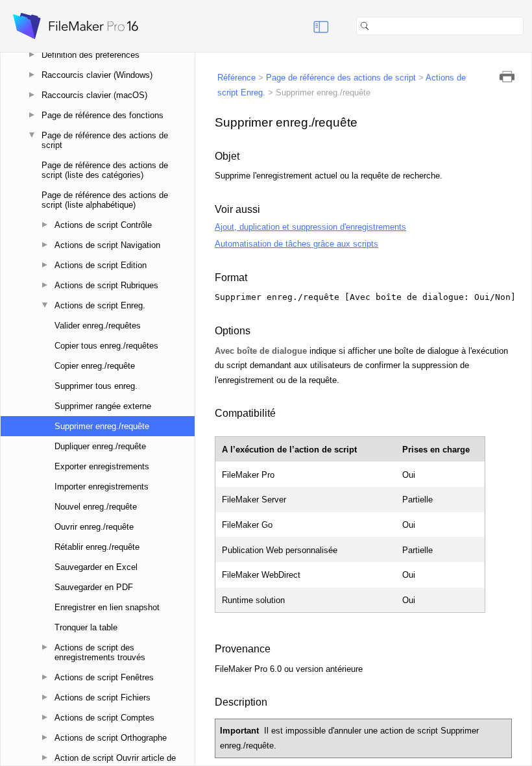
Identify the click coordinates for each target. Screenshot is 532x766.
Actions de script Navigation (107, 245)
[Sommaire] (305, 26)
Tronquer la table (85, 627)
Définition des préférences (90, 55)
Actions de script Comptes (104, 718)
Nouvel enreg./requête (95, 507)
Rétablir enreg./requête (96, 547)
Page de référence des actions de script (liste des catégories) (105, 170)
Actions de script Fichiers (102, 697)
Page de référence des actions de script (105, 140)
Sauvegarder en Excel (96, 567)
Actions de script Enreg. (99, 305)
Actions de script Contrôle (103, 225)
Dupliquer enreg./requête (100, 446)
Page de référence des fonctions (102, 115)
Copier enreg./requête (94, 366)
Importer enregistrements (101, 486)
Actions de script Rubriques (106, 285)
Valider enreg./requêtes (97, 325)
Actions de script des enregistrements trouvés (99, 652)
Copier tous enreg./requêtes (106, 346)
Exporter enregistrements (101, 466)
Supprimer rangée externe (102, 406)
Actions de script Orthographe (110, 738)
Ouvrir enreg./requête (94, 527)
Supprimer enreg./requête (101, 426)
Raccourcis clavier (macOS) (94, 95)
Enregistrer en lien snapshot (107, 607)
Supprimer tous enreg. (96, 386)
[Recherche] (529, 26)
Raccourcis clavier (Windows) (97, 75)
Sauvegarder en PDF (93, 587)
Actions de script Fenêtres (104, 677)
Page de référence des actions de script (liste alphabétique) (105, 200)
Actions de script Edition (100, 265)
